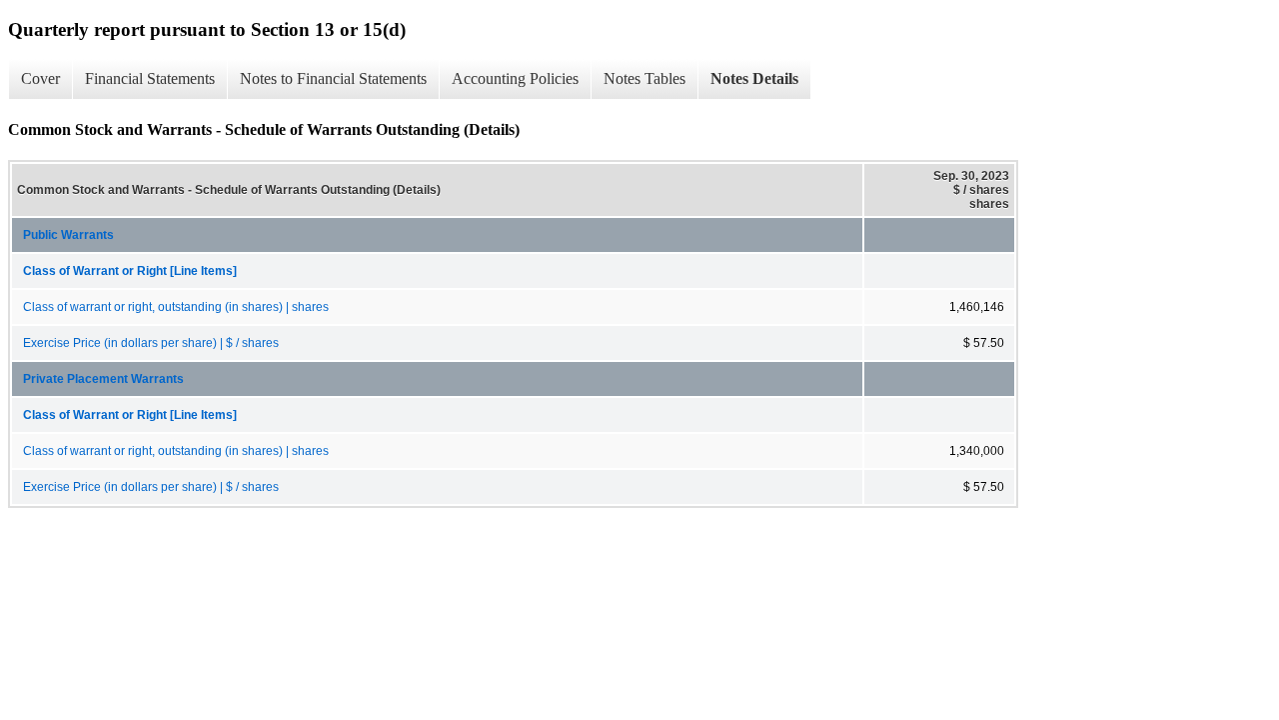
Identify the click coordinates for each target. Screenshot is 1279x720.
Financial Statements (150, 78)
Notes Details (754, 78)
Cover (40, 78)
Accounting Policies (515, 78)
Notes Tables (644, 78)
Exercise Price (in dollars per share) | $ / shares (151, 343)
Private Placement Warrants (103, 379)
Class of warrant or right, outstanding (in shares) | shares (176, 307)
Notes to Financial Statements (333, 78)
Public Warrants (68, 235)
